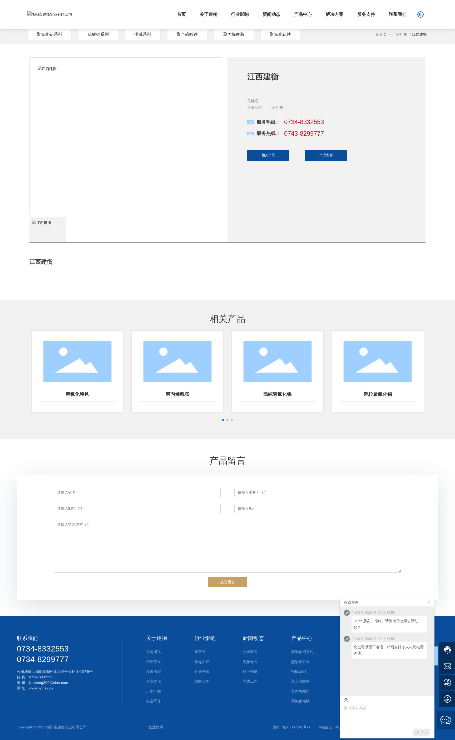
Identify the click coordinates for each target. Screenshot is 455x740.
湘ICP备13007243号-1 (291, 727)
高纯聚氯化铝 (277, 394)
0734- (27, 659)
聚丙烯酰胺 (233, 34)
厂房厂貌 (399, 34)
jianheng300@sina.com (49, 682)
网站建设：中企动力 (333, 727)
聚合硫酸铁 (187, 34)
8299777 (53, 659)
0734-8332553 (304, 121)
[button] (223, 420)
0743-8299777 (304, 133)
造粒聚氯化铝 (378, 394)
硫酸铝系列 (98, 34)
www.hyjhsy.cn (41, 688)
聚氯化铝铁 (280, 34)
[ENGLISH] (420, 14)
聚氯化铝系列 (49, 34)
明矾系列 (142, 34)
